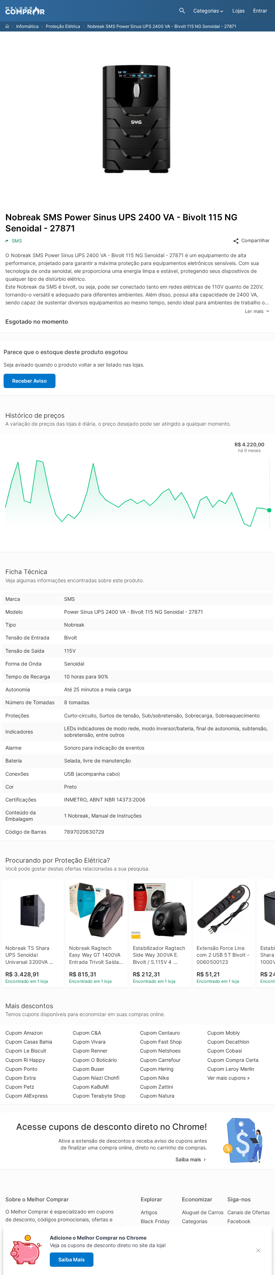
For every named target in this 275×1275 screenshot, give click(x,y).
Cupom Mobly (223, 1033)
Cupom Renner (90, 1051)
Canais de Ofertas (248, 1212)
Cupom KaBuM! (91, 1087)
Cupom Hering (157, 1069)
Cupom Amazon (24, 1033)
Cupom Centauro (160, 1033)
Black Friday (155, 1221)
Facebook (239, 1221)
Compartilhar (255, 240)
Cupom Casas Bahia (28, 1042)
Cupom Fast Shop (161, 1042)
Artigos (149, 1212)
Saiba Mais (71, 1259)
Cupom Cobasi (224, 1051)
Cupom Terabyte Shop (99, 1096)
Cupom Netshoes (160, 1051)
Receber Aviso (29, 381)
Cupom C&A (87, 1033)
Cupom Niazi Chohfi (96, 1078)
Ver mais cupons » (228, 1078)
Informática (27, 26)
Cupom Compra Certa (233, 1060)
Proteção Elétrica (63, 26)
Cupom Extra (20, 1078)
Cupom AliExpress (26, 1096)
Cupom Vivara (89, 1042)
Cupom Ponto (21, 1069)
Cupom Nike (154, 1078)
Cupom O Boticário (95, 1060)
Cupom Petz (19, 1087)
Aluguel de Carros (202, 1212)
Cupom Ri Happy (25, 1060)
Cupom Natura (157, 1096)
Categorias (194, 1221)
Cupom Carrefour (160, 1060)
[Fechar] (260, 1250)
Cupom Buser (88, 1069)
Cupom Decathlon (228, 1042)
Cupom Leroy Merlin (230, 1069)
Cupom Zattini (156, 1087)
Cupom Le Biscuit (25, 1051)
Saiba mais (188, 1159)
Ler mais (254, 311)
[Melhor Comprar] (90, 10)
